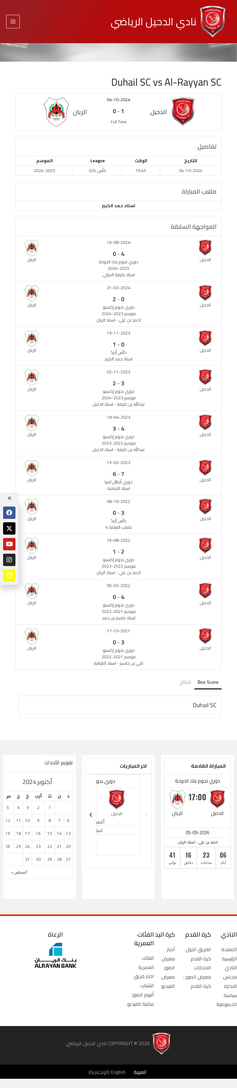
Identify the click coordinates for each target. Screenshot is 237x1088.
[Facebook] (9, 513)
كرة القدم (201, 958)
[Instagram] (9, 560)
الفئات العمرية (146, 962)
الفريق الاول (198, 949)
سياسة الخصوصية (226, 1000)
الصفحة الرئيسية (229, 954)
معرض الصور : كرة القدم (197, 981)
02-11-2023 (118, 372)
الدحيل (217, 813)
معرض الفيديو (168, 981)
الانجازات (202, 967)
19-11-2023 (118, 333)
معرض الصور (168, 963)
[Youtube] (9, 544)
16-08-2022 (118, 540)
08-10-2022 (118, 501)
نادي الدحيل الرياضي (153, 21)
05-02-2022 (118, 585)
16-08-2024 (118, 242)
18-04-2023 (118, 417)
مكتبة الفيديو (140, 1003)
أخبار (171, 949)
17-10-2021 (118, 631)
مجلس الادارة (230, 981)
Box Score (208, 682)
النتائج (185, 682)
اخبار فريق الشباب (144, 980)
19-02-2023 (118, 462)
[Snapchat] (9, 575)
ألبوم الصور (143, 994)
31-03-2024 (118, 288)
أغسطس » (19, 872)
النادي (231, 967)
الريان (177, 813)
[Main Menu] (13, 21)
